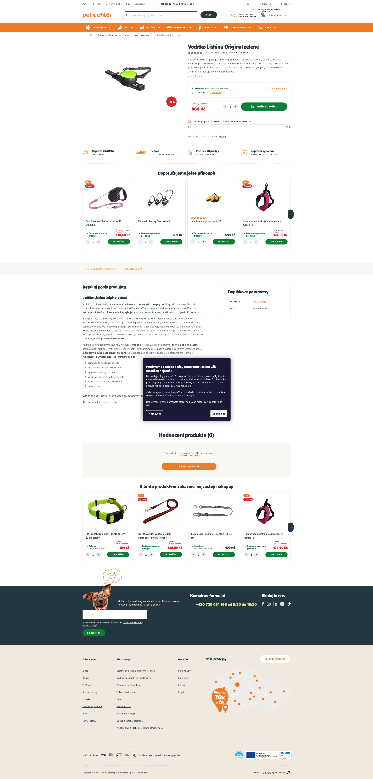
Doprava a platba (114, 4)
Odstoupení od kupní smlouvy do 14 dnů (136, 671)
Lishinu (222, 136)
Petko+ (86, 4)
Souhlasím (219, 413)
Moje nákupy (184, 671)
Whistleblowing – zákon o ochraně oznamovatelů (140, 728)
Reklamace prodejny (126, 714)
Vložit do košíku (267, 106)
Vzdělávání (87, 685)
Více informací (195, 76)
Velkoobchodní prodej (127, 692)
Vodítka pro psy (260, 301)
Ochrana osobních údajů (128, 685)
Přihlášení (182, 685)
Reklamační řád (124, 706)
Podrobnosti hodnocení (235, 52)
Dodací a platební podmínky (130, 721)
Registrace (286, 3)
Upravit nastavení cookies (139, 773)
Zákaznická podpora (92, 706)
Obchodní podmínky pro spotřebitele (134, 678)
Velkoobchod (141, 4)
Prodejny (97, 4)
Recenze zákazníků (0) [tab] (132, 269)
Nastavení (155, 413)
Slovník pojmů (89, 721)
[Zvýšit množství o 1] (235, 106)
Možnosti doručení (279, 88)
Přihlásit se (94, 632)
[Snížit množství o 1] (225, 106)
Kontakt (86, 699)
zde (148, 405)
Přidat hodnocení (189, 466)
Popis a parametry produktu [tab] (99, 269)
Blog (128, 4)
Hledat (209, 14)
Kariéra (86, 678)
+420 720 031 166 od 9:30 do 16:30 (176, 3)
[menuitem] (98, 27)
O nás (85, 671)
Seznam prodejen (91, 692)
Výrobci (120, 699)
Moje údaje (183, 678)
